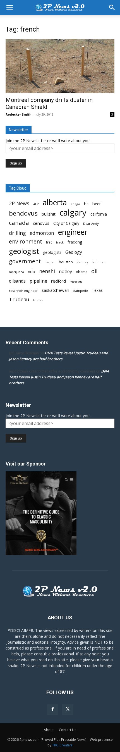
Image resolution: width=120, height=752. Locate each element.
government (25, 261)
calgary (73, 213)
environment (25, 242)
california (98, 214)
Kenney (82, 262)
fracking (75, 242)
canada (19, 223)
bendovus (23, 213)
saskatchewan (55, 290)
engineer (73, 232)
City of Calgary (66, 223)
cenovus (41, 223)
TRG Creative (62, 745)
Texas (97, 290)
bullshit (49, 214)
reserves (76, 281)
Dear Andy (91, 223)
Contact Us (67, 729)
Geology (73, 252)
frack (60, 242)
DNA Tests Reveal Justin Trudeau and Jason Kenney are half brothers (59, 377)
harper (50, 262)
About (49, 729)
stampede (80, 291)
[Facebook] (52, 709)
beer (96, 203)
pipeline (38, 281)
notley (65, 271)
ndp (31, 271)
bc (86, 203)
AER (36, 204)
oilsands (17, 281)
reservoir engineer (23, 290)
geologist (24, 251)
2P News (19, 203)
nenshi (47, 271)
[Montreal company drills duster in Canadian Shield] (60, 66)
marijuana (16, 272)
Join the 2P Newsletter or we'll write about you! (48, 140)
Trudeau (19, 299)
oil (94, 271)
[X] (67, 709)
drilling (17, 233)
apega (75, 204)
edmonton (42, 233)
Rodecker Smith (19, 114)
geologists (52, 252)
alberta (55, 203)
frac (49, 242)
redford (58, 281)
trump (38, 300)
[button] (9, 7)
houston (66, 262)
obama (81, 271)
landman (98, 262)
